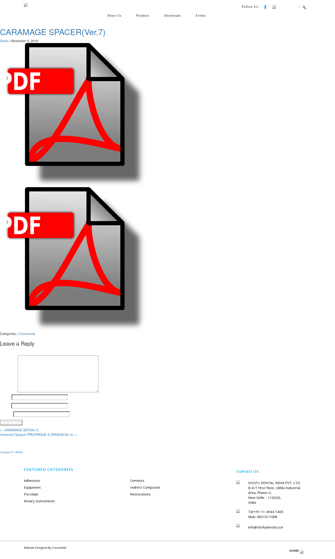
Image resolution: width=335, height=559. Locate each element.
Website (6, 414)
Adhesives (32, 480)
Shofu (4, 40)
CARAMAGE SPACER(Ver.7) (53, 31)
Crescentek (59, 548)
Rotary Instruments (39, 501)
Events (201, 15)
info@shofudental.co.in (265, 527)
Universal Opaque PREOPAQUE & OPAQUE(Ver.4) (38, 434)
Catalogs (5, 452)
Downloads (172, 15)
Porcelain (31, 494)
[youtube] (272, 6)
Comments (27, 333)
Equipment (32, 487)
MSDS (19, 452)
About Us (114, 15)
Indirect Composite (145, 487)
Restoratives (140, 494)
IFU (12, 452)
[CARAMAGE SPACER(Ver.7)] (73, 114)
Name (5, 397)
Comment (8, 357)
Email (5, 405)
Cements (137, 480)
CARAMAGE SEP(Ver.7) (19, 430)
